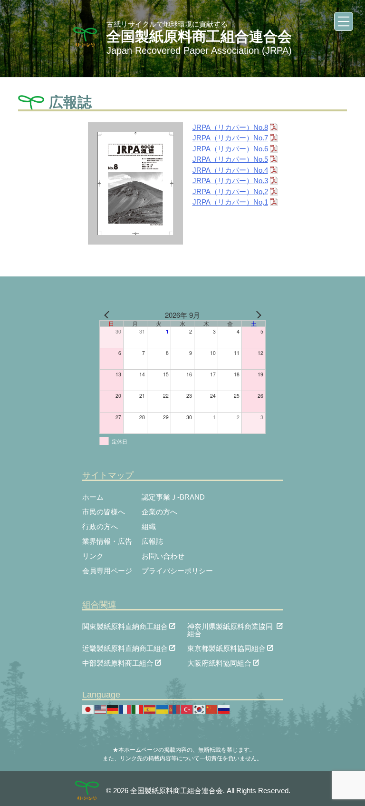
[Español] (150, 709)
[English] (101, 709)
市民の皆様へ (103, 512)
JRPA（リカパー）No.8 (230, 127)
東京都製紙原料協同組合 (226, 648)
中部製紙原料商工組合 (118, 662)
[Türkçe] (187, 709)
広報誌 (152, 541)
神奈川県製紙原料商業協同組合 (230, 626)
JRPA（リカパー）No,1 (230, 202)
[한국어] (199, 709)
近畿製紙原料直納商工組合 (125, 648)
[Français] (125, 709)
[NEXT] (257, 315)
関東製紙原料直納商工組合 (125, 626)
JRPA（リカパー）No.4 (230, 170)
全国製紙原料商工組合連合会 (199, 36)
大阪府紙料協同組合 (219, 662)
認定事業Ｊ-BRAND (173, 497)
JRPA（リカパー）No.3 (230, 181)
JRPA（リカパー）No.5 (230, 159)
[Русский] (224, 709)
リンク (93, 556)
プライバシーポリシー (177, 571)
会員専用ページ (107, 571)
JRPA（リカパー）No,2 (230, 191)
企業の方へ (159, 512)
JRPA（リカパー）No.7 (230, 138)
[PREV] (108, 315)
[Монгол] (175, 709)
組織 (149, 526)
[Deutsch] (113, 709)
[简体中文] (212, 709)
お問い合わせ (163, 556)
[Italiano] (138, 709)
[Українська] (162, 709)
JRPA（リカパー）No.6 (230, 149)
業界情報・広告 (107, 541)
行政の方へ (100, 526)
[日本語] (88, 709)
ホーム (93, 497)
